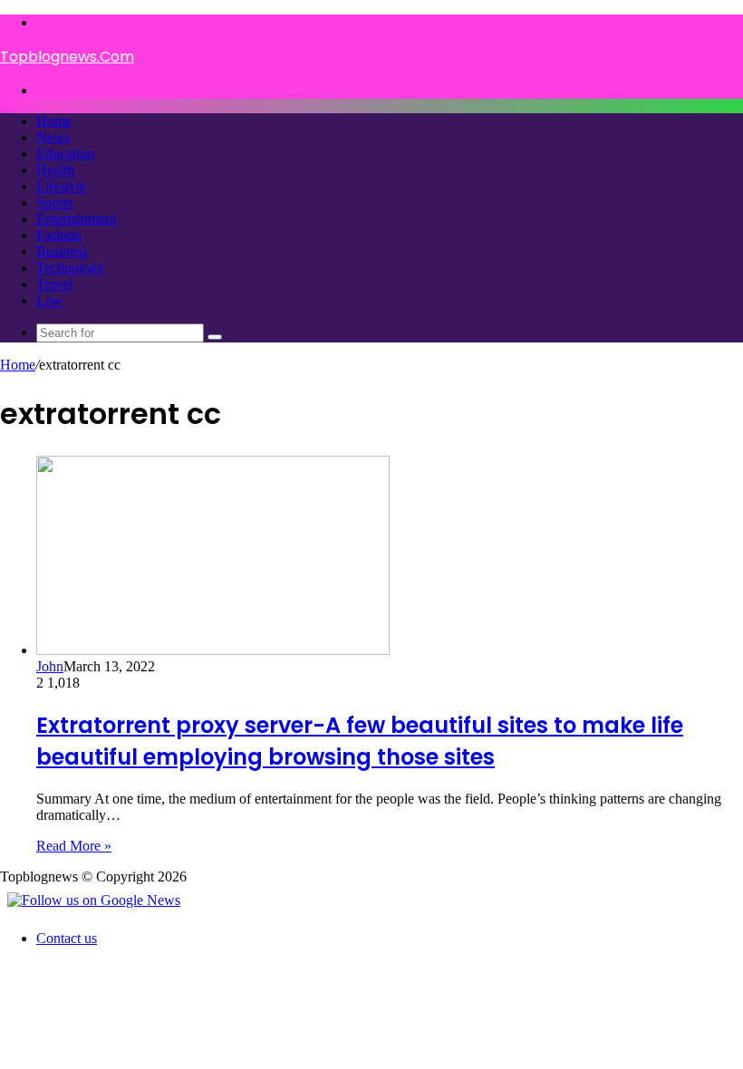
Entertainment (76, 218)
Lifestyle (61, 186)
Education (65, 153)
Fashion (59, 235)
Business (61, 251)
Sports (54, 202)
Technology (70, 267)
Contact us (66, 938)
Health (55, 170)
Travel (54, 284)
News (53, 137)
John (49, 666)
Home (54, 121)
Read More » (73, 845)
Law (49, 300)
